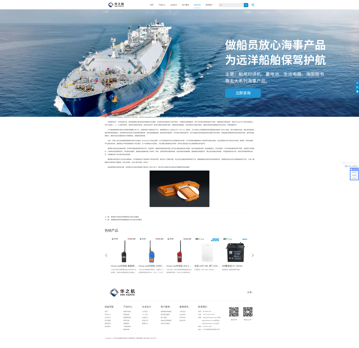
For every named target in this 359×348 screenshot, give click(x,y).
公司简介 (145, 311)
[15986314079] (357, 87)
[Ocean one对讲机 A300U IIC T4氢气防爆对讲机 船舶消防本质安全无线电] (152, 250)
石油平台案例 (165, 323)
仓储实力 (145, 317)
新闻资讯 (197, 5)
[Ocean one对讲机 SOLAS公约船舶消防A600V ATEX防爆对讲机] (179, 250)
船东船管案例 (165, 314)
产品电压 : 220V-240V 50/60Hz (204, 269)
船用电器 (126, 314)
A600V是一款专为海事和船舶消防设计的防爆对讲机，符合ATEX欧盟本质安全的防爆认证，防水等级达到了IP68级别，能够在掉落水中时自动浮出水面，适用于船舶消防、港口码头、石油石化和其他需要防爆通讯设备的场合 (179, 271)
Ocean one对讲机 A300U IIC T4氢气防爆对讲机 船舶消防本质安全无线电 (152, 266)
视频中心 (145, 323)
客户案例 (185, 5)
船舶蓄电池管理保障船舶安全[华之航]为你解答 (126, 219)
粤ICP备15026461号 (149, 338)
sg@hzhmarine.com (208, 320)
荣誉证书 (145, 320)
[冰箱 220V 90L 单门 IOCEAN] (207, 250)
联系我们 (209, 5)
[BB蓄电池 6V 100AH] (235, 250)
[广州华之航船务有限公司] (116, 4)
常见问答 (182, 317)
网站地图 (139, 338)
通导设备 (126, 320)
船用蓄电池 (127, 317)
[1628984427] (357, 91)
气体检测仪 (127, 326)
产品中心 (162, 5)
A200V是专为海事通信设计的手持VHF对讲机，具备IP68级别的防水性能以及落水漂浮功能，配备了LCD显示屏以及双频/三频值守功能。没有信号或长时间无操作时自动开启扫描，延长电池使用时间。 (124, 271)
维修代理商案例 (166, 320)
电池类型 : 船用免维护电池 (231, 269)
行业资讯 (182, 314)
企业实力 (173, 5)
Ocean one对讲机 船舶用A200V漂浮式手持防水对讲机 (124, 266)
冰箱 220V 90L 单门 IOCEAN (207, 266)
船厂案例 (164, 317)
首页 (152, 5)
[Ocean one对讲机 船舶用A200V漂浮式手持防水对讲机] (124, 250)
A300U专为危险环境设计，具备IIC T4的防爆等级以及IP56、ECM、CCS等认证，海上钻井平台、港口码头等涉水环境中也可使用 (151, 271)
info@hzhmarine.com (208, 323)
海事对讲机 (127, 311)
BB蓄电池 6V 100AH (232, 266)
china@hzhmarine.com (209, 317)
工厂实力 (145, 314)
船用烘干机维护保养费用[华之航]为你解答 (125, 217)
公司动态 (182, 311)
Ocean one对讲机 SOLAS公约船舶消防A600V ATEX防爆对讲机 (179, 266)
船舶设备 (126, 329)
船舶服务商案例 (166, 311)
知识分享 (182, 320)
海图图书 (126, 323)
